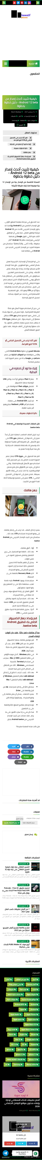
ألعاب (8, 979)
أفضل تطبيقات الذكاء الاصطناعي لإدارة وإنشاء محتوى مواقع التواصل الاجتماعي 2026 (22, 1103)
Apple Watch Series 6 (28, 1029)
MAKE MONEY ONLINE (15, 1059)
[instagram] (29, 2)
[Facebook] (33, 2)
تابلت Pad (23, 989)
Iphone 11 (32, 1054)
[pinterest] (22, 2)
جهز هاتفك (27, 152)
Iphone (9, 1049)
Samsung (14, 120)
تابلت (34, 989)
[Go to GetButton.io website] (5, 1157)
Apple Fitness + (30, 1014)
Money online (31, 1064)
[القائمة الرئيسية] (5, 63)
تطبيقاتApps (31, 994)
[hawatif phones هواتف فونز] (21, 14)
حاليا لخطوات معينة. (20, 148)
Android (22, 120)
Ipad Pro (20, 1049)
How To (17, 1039)
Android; (33, 1009)
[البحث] (4, 2)
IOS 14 (13, 1044)
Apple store (32, 1019)
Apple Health (14, 1014)
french (11, 1034)
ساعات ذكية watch (14, 994)
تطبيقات (13, 116)
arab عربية (11, 1029)
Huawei (33, 1044)
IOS (23, 1044)
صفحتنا (31, 1143)
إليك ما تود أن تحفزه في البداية (20, 144)
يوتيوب (8, 1143)
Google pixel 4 (31, 1039)
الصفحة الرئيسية (30, 116)
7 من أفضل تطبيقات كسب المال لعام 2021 (17, 910)
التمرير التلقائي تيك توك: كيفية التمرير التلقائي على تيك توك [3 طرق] (17, 869)
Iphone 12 (19, 1054)
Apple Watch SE (30, 1024)
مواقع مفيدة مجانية (29, 999)
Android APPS (19, 1004)
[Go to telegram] (6, 1153)
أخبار (20, 116)
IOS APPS (33, 1049)
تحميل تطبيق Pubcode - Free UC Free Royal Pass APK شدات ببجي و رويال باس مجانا (16, 890)
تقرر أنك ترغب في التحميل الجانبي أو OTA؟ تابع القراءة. (21, 139)
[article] (21, 776)
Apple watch (18, 1019)
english (22, 1034)
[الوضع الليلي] (35, 1154)
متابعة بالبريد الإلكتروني (20, 1125)
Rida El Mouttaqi (33, 1110)
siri (6, 1064)
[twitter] (18, 2)
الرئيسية (32, 63)
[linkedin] (25, 2)
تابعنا (20, 1143)
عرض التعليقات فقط (29, 822)
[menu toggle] (38, 2)
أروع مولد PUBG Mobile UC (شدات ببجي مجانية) (17, 946)
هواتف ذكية (31, 120)
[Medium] (10, 2)
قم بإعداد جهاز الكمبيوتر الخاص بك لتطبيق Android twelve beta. (21, 157)
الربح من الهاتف (21, 979)
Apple (22, 1009)
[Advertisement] (21, 44)
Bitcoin (33, 1034)
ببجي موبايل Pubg (15, 984)
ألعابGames (31, 984)
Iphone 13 (32, 1059)
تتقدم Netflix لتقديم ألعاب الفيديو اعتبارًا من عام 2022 (16, 929)
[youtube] (14, 2)
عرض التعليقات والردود (10, 822)
